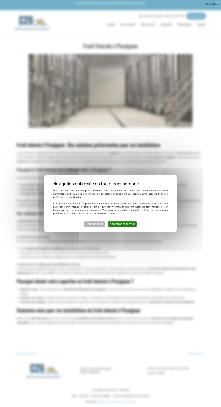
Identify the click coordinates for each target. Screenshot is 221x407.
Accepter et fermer (122, 224)
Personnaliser (94, 224)
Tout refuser (212, 3)
